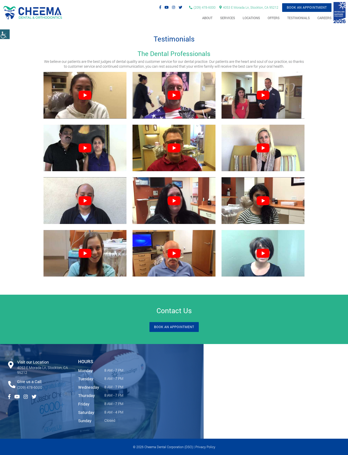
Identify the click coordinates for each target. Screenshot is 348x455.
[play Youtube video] (85, 95)
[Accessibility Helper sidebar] (5, 34)
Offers (274, 18)
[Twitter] (180, 7)
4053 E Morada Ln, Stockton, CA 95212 (250, 7)
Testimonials (298, 18)
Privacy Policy (205, 447)
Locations (251, 18)
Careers (324, 18)
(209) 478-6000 (204, 7)
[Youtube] (167, 7)
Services (227, 18)
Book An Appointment (307, 7)
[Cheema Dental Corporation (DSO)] (32, 13)
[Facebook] (160, 7)
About (207, 18)
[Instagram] (173, 7)
